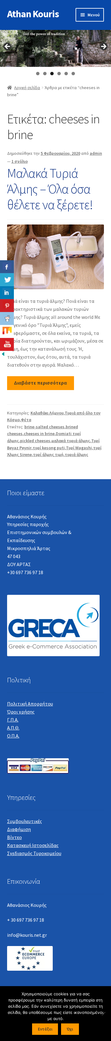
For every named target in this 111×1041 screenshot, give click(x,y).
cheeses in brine (39, 433)
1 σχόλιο (19, 161)
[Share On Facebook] (7, 266)
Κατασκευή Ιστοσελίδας (33, 845)
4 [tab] (59, 73)
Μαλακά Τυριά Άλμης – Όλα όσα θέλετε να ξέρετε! (50, 188)
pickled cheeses (35, 440)
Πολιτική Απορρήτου (30, 704)
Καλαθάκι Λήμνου (47, 413)
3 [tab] (52, 73)
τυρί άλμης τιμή (48, 454)
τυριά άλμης (76, 454)
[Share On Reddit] (7, 318)
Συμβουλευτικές (24, 821)
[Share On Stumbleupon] (7, 331)
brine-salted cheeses (44, 427)
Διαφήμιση (19, 829)
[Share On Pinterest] (7, 305)
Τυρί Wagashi (79, 448)
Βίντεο (14, 837)
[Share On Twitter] (7, 279)
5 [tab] (66, 73)
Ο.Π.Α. (13, 736)
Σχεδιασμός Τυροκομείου (34, 853)
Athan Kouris (33, 14)
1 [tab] (37, 73)
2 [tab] (45, 73)
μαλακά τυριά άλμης (70, 440)
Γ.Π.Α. (12, 720)
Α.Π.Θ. (13, 728)
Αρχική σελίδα (27, 87)
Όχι (70, 1029)
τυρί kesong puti (49, 448)
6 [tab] (73, 73)
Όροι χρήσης (21, 712)
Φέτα (26, 419)
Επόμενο (103, 46)
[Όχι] (103, 1013)
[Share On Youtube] (7, 344)
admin (96, 153)
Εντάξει (45, 1029)
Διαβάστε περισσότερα (40, 383)
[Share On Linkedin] (7, 292)
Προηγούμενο (7, 46)
